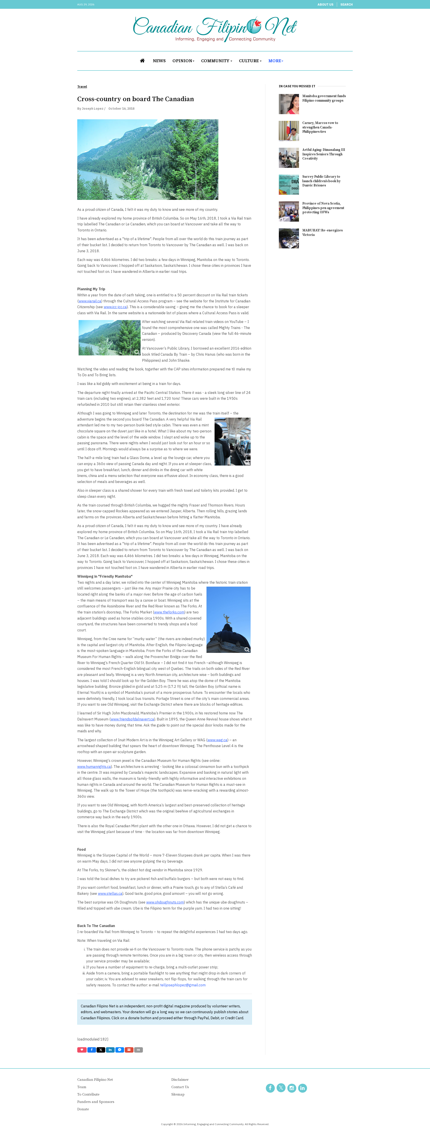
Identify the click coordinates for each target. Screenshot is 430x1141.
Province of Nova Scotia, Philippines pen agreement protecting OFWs (323, 208)
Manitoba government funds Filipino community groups (324, 98)
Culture (249, 60)
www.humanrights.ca (94, 766)
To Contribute (88, 1094)
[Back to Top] (416, 1127)
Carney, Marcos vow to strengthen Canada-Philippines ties (320, 127)
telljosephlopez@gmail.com (183, 985)
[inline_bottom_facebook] (91, 1050)
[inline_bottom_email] (138, 1050)
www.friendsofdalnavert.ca (132, 719)
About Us (325, 4)
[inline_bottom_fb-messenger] (119, 1050)
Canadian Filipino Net (95, 1079)
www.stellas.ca (110, 893)
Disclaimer (180, 1079)
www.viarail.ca (90, 301)
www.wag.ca (217, 740)
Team (81, 1087)
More (274, 60)
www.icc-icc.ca (115, 307)
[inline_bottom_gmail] (129, 1050)
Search (346, 4)
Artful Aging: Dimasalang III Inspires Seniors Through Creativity (323, 154)
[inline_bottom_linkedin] (110, 1050)
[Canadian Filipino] (215, 29)
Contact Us (180, 1087)
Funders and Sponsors (95, 1102)
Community (215, 60)
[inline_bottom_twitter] (101, 1050)
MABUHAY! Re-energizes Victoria (322, 232)
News (159, 60)
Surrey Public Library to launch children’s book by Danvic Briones (321, 181)
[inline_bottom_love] (82, 1050)
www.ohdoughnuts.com (165, 902)
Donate (83, 1109)
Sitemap (178, 1094)
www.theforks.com (169, 612)
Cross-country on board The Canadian (135, 99)
